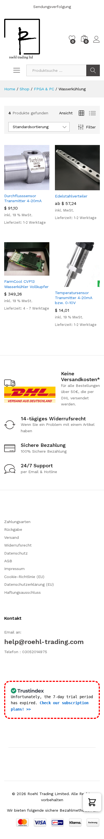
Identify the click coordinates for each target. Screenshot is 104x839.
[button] (92, 802)
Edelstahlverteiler (71, 196)
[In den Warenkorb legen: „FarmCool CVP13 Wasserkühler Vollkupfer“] (13, 272)
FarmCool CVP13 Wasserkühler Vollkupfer (26, 284)
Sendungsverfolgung (52, 6)
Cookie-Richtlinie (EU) (24, 576)
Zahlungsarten (17, 521)
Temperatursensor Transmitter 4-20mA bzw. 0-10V (73, 298)
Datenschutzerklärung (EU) (29, 584)
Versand (11, 537)
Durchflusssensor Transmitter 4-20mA (23, 198)
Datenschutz (16, 553)
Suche (93, 70)
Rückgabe (13, 529)
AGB (8, 561)
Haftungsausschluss (22, 592)
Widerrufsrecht (18, 545)
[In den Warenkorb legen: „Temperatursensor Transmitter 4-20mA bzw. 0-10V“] (64, 283)
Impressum (14, 568)
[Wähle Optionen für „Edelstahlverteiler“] (64, 187)
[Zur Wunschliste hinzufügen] (38, 186)
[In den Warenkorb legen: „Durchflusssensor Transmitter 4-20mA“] (13, 186)
